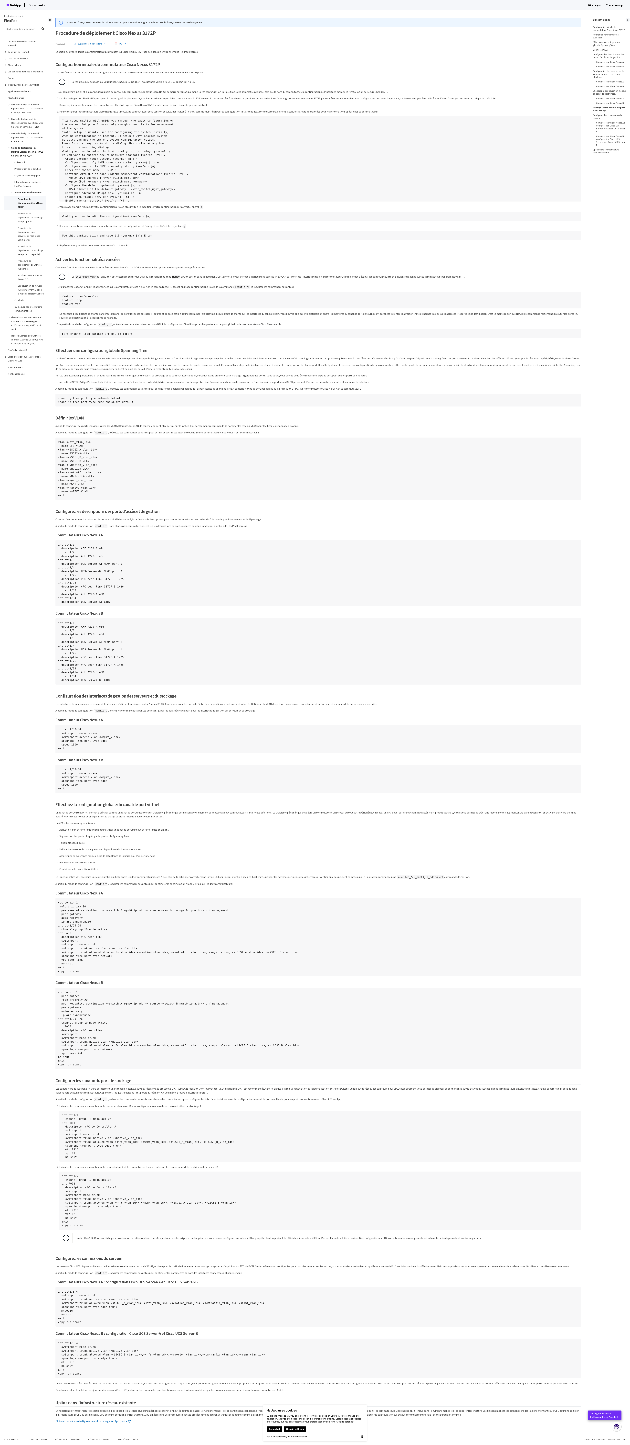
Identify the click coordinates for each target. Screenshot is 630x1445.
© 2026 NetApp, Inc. (12, 1439)
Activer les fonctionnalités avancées (606, 36)
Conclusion (19, 300)
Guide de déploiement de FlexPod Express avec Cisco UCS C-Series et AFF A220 (27, 151)
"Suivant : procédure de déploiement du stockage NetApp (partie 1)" (93, 1421)
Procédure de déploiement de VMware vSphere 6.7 (30, 264)
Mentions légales (16, 373)
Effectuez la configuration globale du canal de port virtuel (609, 92)
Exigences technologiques (27, 175)
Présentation (20, 162)
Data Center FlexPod (18, 58)
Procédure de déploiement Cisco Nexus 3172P (30, 203)
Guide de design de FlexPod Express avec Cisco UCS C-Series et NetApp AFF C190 (27, 108)
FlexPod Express (16, 97)
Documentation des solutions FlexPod (22, 43)
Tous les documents (12, 16)
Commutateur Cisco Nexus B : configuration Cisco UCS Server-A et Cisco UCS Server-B (611, 141)
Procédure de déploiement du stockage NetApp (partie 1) (30, 217)
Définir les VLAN (600, 49)
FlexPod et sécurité (17, 350)
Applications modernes (19, 91)
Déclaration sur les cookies (99, 1439)
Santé (11, 78)
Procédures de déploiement (28, 192)
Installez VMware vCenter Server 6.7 (30, 277)
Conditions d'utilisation (37, 1439)
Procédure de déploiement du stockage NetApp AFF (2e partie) (30, 250)
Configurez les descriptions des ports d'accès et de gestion (608, 56)
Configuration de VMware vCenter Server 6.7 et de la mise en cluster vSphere (31, 289)
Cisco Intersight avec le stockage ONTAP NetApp (24, 358)
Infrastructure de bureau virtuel (23, 84)
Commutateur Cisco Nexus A (610, 61)
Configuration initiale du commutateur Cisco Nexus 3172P (609, 29)
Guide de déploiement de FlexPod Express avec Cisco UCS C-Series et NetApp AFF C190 (27, 122)
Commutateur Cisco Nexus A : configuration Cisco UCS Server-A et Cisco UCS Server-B (611, 127)
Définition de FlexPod (18, 51)
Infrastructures (15, 367)
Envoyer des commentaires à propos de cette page (605, 1439)
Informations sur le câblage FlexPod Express (27, 184)
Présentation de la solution (27, 168)
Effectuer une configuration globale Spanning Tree (606, 44)
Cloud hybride (14, 65)
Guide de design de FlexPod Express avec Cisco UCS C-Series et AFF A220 (27, 137)
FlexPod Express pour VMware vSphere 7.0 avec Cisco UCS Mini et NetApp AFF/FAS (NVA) (27, 339)
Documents (37, 5)
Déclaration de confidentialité (67, 1439)
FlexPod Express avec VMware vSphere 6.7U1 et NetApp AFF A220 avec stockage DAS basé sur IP (26, 323)
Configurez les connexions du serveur (607, 117)
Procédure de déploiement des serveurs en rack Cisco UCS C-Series (29, 233)
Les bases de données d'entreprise (25, 71)
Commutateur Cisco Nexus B (610, 66)
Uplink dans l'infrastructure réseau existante (606, 151)
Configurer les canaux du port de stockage (609, 109)
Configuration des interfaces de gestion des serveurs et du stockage (608, 74)
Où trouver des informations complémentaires (28, 308)
